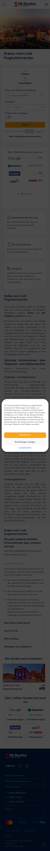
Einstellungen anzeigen (25, 442)
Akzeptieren (25, 435)
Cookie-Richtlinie (25, 447)
